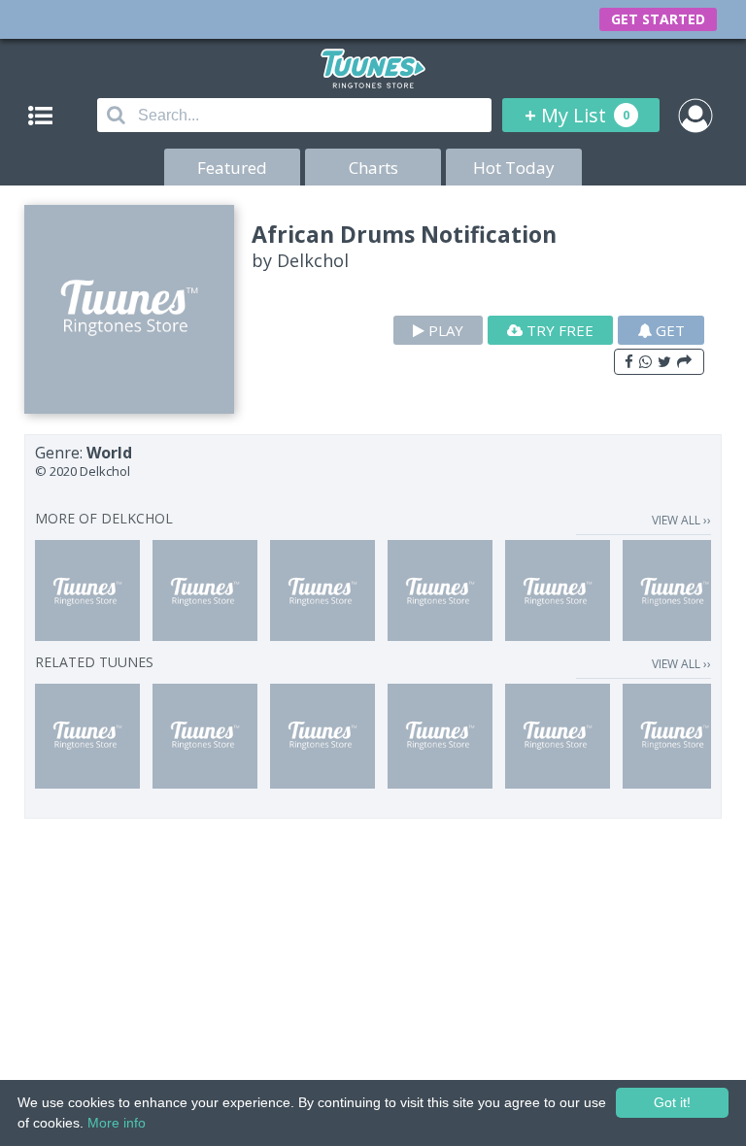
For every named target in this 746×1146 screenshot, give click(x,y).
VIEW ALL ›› (681, 520)
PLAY (443, 330)
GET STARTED (658, 19)
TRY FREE (558, 330)
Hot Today (514, 167)
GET (668, 330)
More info (116, 1122)
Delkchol (313, 260)
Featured (232, 167)
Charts (373, 167)
